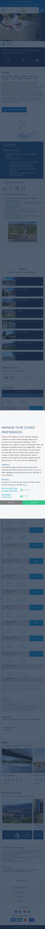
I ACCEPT (33, 502)
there (25, 485)
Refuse (11, 502)
